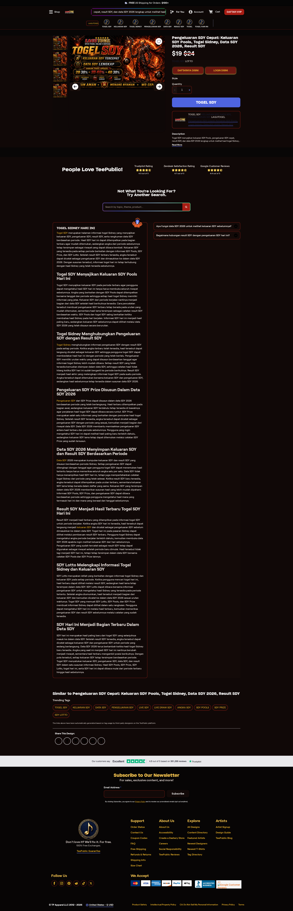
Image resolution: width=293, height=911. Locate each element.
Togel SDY (62, 233)
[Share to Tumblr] (101, 740)
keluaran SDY (84, 527)
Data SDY (62, 460)
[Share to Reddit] (92, 740)
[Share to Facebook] (67, 740)
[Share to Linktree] (75, 740)
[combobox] (125, 12)
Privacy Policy (140, 801)
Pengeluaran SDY (66, 400)
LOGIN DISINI (220, 70)
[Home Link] (69, 12)
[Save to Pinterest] (84, 740)
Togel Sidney (64, 344)
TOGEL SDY (206, 102)
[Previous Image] (75, 86)
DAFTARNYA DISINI (188, 70)
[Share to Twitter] (58, 740)
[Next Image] (159, 86)
